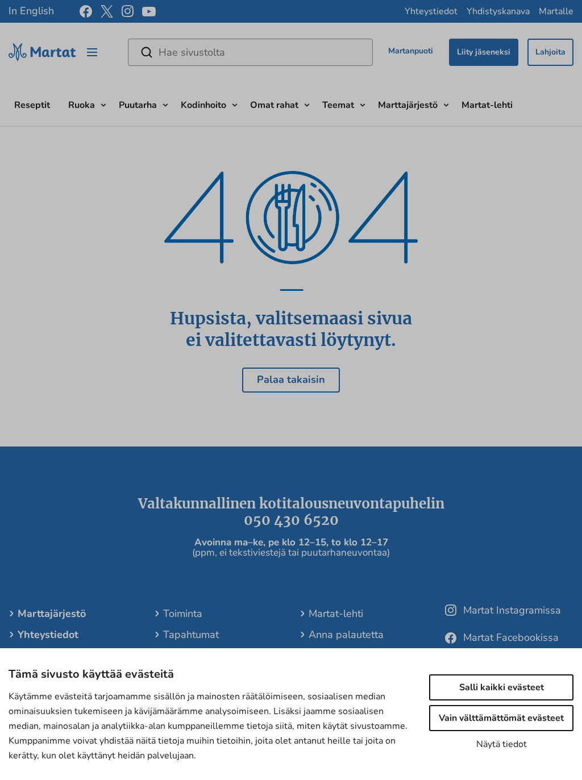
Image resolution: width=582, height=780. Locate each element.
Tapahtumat (191, 634)
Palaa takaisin (291, 379)
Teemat (338, 105)
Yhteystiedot (431, 11)
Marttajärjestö (408, 105)
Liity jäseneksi (483, 52)
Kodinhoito (203, 105)
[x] (107, 11)
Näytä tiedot (501, 744)
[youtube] (149, 11)
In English (31, 11)
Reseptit (32, 105)
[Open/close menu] (92, 52)
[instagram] (128, 11)
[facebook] (86, 11)
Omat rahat (274, 105)
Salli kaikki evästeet (501, 687)
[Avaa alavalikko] (103, 104)
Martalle (556, 11)
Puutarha (138, 105)
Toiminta (182, 613)
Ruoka (81, 105)
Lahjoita (550, 52)
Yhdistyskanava (498, 11)
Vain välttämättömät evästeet (501, 718)
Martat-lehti (487, 105)
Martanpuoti (410, 50)
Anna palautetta (346, 634)
